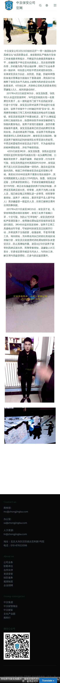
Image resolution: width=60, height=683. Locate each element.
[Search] (40, 5)
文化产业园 (9, 613)
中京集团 (8, 602)
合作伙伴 (8, 569)
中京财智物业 (11, 606)
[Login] (47, 5)
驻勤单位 (8, 566)
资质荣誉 (8, 573)
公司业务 (8, 562)
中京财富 (8, 609)
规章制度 (8, 581)
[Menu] (55, 5)
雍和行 (7, 617)
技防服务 (8, 577)
